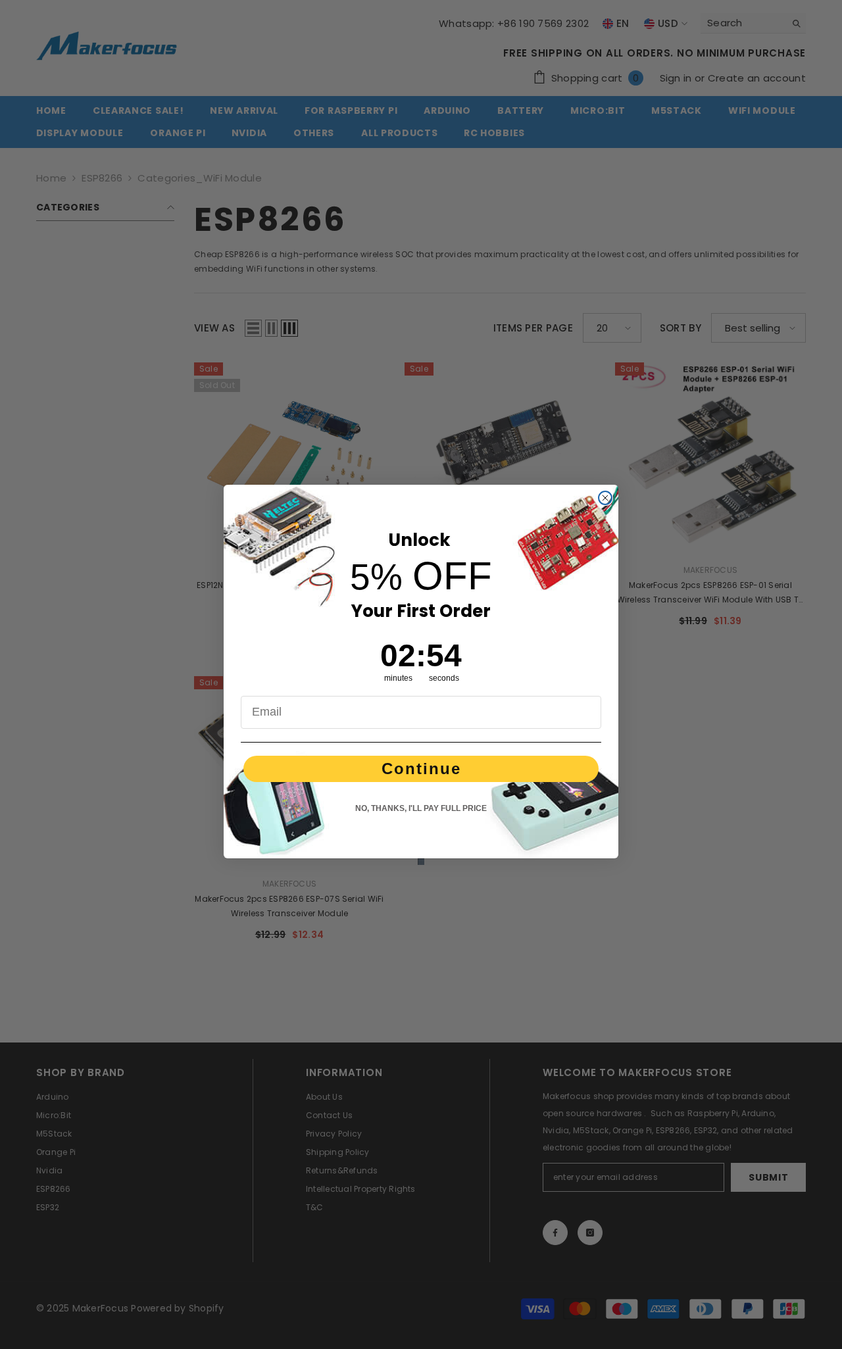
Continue (421, 768)
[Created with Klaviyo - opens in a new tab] (421, 861)
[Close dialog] (605, 497)
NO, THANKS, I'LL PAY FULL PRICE (421, 808)
